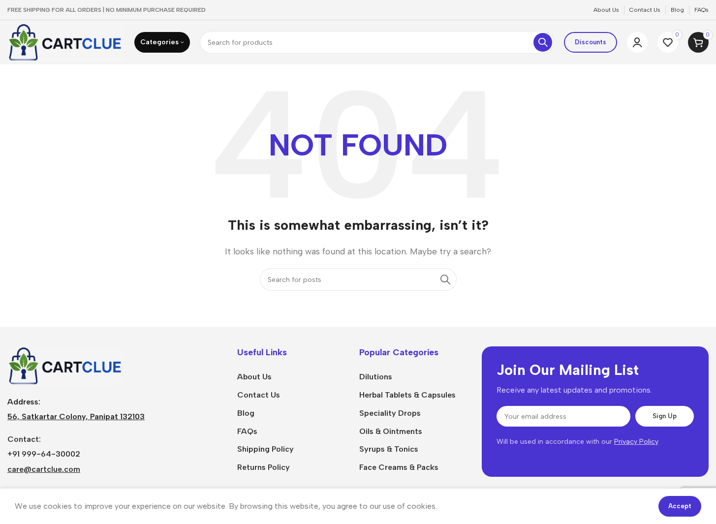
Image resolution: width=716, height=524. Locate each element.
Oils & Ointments (390, 431)
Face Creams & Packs (398, 467)
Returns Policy (263, 467)
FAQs (247, 431)
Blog (245, 413)
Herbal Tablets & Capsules (407, 395)
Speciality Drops (390, 413)
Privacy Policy (636, 441)
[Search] (542, 42)
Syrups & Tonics (388, 449)
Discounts (590, 42)
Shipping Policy (265, 449)
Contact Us (258, 395)
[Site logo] (66, 41)
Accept (679, 506)
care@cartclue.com (43, 469)
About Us (254, 376)
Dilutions (375, 376)
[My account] (637, 42)
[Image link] (66, 365)
